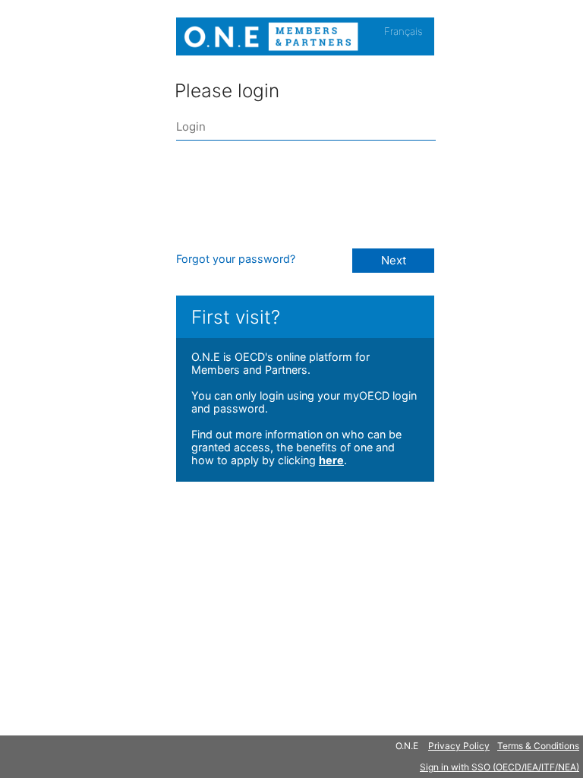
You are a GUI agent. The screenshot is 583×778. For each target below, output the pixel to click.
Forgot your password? (235, 258)
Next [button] (393, 260)
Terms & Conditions (538, 745)
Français (403, 31)
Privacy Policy (459, 745)
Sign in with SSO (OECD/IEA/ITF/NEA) (499, 767)
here (331, 460)
